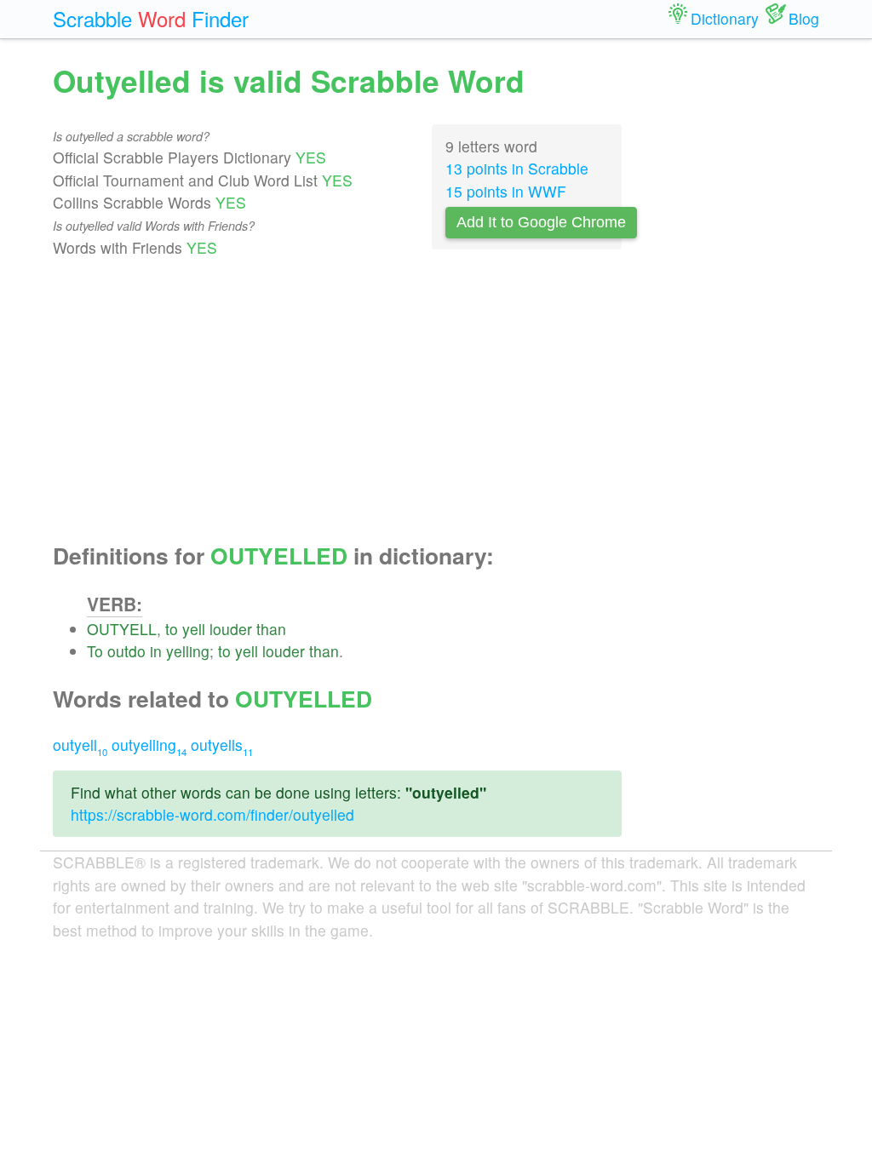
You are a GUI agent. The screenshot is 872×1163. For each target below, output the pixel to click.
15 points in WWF (505, 191)
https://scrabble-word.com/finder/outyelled (212, 814)
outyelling (149, 744)
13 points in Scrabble (516, 168)
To (95, 651)
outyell (80, 744)
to (171, 628)
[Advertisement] (337, 401)
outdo (126, 651)
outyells (222, 744)
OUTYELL (122, 628)
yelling (187, 651)
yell (193, 628)
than (271, 628)
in (156, 651)
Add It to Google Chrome (541, 222)
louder (230, 628)
